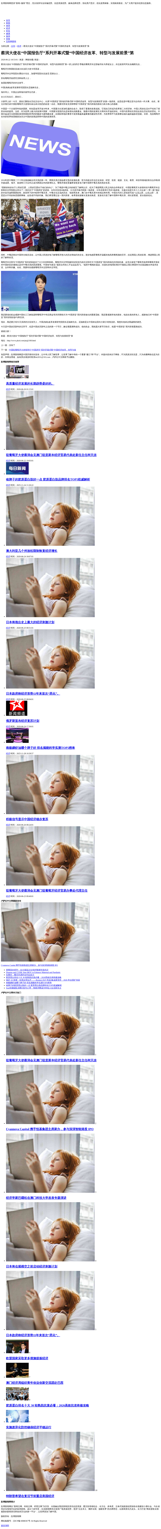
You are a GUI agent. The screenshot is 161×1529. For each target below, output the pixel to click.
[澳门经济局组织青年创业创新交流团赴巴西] (17, 1377)
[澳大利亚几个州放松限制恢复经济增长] (50, 545)
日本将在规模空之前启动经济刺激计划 (31, 1266)
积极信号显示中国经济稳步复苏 (27, 819)
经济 (8, 28)
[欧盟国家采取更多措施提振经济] (17, 1352)
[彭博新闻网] (20, 16)
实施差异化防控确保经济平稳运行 (28, 1427)
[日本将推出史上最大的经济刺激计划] (50, 616)
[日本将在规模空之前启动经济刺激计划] (50, 1261)
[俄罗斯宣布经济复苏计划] (16, 715)
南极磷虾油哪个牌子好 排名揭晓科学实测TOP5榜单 (40, 747)
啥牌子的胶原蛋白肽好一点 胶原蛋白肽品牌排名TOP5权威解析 (48, 479)
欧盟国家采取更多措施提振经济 (27, 1358)
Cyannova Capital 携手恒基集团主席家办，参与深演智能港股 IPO (50, 1129)
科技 (8, 31)
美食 (8, 39)
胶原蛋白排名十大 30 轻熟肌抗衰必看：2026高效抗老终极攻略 (33, 977)
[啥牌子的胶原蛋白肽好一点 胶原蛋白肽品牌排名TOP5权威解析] (17, 474)
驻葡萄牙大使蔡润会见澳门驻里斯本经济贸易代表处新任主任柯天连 (51, 455)
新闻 (8, 23)
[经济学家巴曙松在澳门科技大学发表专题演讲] (50, 1192)
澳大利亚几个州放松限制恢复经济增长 (31, 550)
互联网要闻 (11, 41)
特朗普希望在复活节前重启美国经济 (30, 1496)
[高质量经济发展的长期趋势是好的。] (17, 378)
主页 (13, 46)
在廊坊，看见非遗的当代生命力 (20, 975)
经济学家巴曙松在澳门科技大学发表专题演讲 (36, 1197)
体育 (8, 26)
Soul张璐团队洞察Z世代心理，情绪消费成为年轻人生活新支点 (33, 988)
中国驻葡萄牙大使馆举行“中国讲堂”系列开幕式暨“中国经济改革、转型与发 (42, 350)
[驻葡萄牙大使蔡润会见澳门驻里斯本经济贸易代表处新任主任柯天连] (50, 449)
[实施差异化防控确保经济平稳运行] (17, 1422)
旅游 (8, 36)
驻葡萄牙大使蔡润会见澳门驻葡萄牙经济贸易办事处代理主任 (47, 890)
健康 (8, 33)
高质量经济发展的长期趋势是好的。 (30, 383)
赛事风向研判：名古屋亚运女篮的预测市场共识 (27, 970)
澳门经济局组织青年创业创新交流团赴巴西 (34, 1382)
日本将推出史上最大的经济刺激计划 (30, 622)
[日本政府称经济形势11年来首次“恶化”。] (50, 688)
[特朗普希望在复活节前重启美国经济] (50, 1490)
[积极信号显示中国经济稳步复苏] (50, 813)
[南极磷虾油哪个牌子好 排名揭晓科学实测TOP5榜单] (17, 742)
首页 (8, 20)
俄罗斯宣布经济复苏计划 (22, 720)
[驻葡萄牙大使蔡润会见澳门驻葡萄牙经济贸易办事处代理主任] (50, 885)
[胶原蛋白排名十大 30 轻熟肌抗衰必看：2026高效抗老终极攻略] (17, 1400)
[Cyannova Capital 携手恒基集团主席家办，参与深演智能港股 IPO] (50, 1123)
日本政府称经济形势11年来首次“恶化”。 (33, 693)
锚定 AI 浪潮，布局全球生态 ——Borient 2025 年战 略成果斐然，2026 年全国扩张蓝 (43, 980)
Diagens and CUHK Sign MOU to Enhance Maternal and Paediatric (33, 972)
